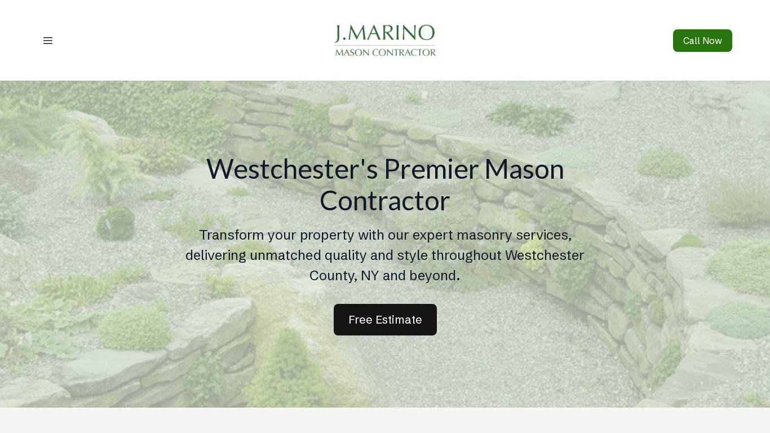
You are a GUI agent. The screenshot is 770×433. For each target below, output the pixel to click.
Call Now (702, 40)
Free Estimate (385, 319)
